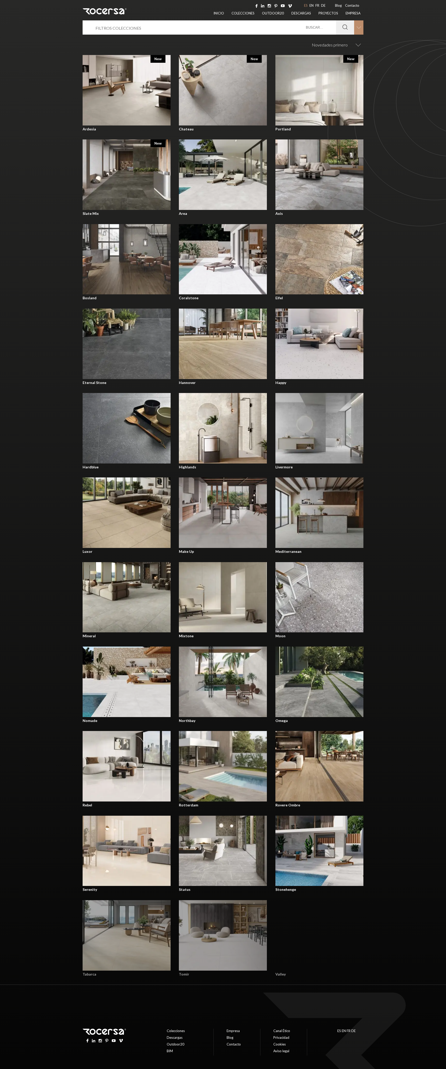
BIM (170, 1051)
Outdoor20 (273, 13)
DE (323, 5)
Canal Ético (281, 1031)
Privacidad (281, 1037)
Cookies (279, 1044)
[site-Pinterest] (275, 5)
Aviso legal (281, 1051)
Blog (338, 5)
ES (306, 5)
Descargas (301, 13)
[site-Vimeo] (290, 5)
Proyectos (328, 13)
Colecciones (243, 13)
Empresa (353, 13)
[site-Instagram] (269, 5)
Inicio (218, 13)
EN (311, 5)
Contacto (352, 5)
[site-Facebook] (257, 5)
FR (317, 5)
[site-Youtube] (283, 5)
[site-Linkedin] (262, 5)
